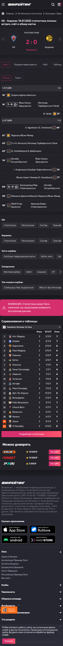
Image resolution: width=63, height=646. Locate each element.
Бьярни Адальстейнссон (23, 95)
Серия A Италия (9, 557)
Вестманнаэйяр (12, 272)
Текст (18, 78)
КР (53, 272)
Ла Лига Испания (10, 564)
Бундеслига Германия (12, 567)
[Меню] (3, 4)
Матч (5, 64)
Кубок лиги (46, 256)
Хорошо (9, 641)
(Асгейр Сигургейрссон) (52, 187)
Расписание (28, 225)
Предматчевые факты (25, 64)
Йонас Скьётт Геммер (26, 177)
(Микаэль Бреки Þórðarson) (24, 196)
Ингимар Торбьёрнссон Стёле (42, 143)
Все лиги (5, 578)
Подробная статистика (31, 434)
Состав (43, 225)
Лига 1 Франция (9, 571)
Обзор (6, 78)
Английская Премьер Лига (14, 560)
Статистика (10, 225)
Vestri (29, 272)
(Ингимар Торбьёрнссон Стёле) (48, 104)
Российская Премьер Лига (14, 574)
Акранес (41, 272)
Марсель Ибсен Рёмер (22, 135)
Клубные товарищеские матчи (19, 256)
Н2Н (45, 64)
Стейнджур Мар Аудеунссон (19, 287)
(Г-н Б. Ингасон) (19, 143)
